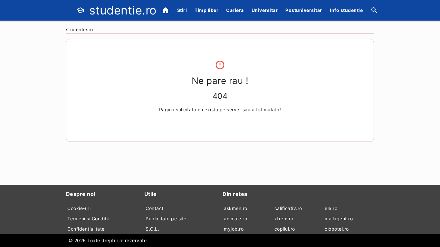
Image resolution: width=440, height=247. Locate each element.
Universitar (265, 10)
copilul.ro (284, 229)
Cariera (235, 10)
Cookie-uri (79, 208)
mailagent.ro (339, 218)
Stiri (182, 10)
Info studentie (346, 10)
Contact (155, 208)
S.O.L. (152, 229)
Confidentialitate (86, 229)
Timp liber (206, 10)
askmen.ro (235, 208)
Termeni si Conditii (88, 218)
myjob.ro (234, 229)
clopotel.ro (337, 229)
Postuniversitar (303, 10)
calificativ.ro (288, 208)
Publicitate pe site (166, 218)
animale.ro (235, 218)
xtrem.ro (283, 218)
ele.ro (331, 208)
